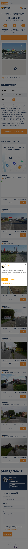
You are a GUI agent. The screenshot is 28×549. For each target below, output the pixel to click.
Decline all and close (7, 283)
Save (5, 279)
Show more (12, 279)
